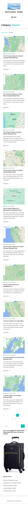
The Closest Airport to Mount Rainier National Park (12, 133)
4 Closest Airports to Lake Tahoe (13, 321)
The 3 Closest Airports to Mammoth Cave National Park (12, 209)
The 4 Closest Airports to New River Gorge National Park (12, 95)
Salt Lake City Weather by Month (10, 480)
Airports (7, 32)
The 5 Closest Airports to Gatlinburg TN (11, 285)
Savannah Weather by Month (9, 488)
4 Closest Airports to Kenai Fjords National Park (13, 358)
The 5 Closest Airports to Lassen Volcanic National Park (13, 247)
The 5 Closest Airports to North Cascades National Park (13, 57)
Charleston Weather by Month (10, 485)
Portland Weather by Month (9, 491)
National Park (14, 12)
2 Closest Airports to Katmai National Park (12, 396)
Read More (5, 69)
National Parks (18, 500)
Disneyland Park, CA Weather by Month (12, 483)
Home (2, 32)
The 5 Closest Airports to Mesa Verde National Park (13, 171)
